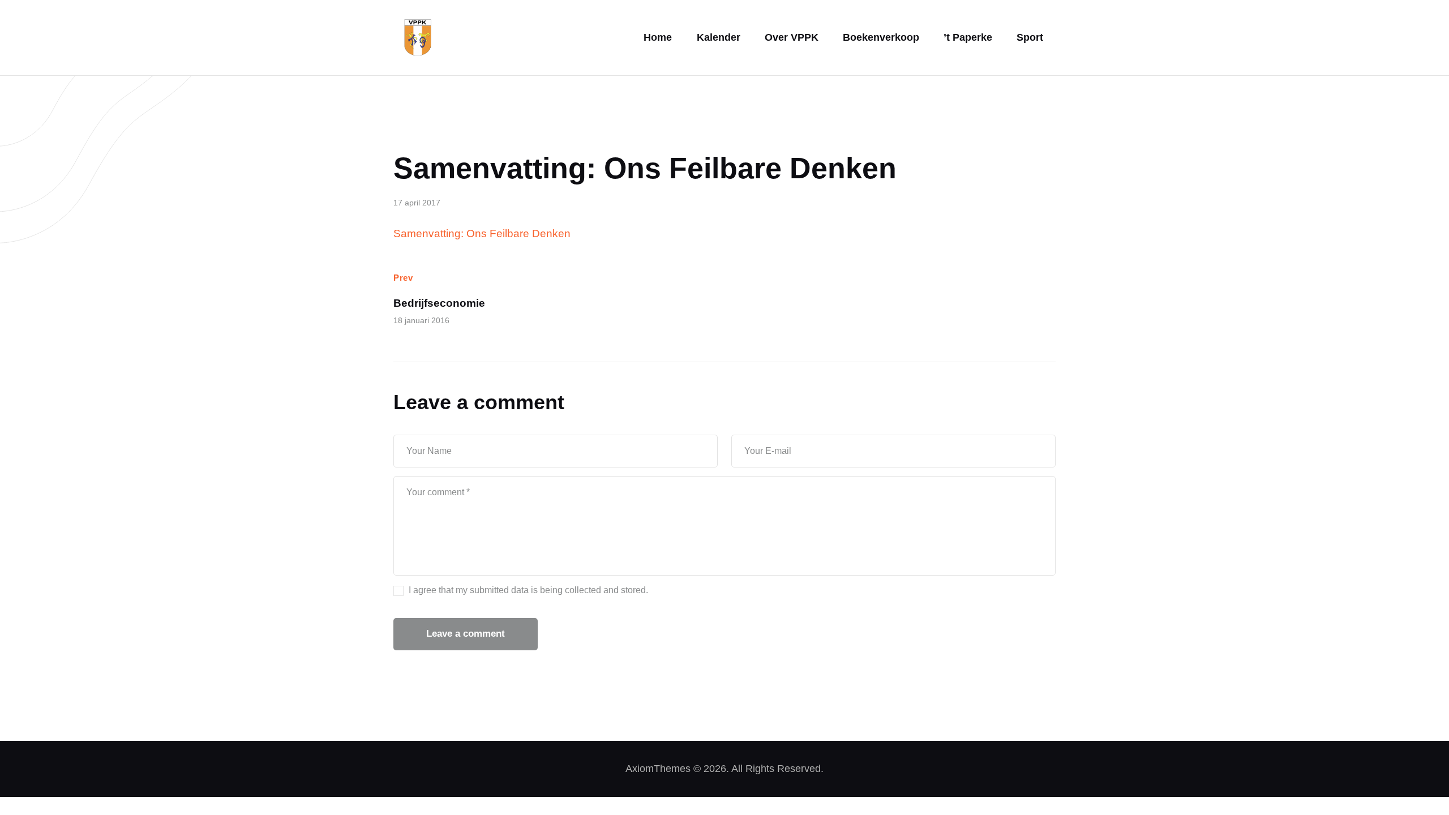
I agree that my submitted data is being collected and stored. (528, 590)
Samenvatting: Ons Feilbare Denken (482, 233)
